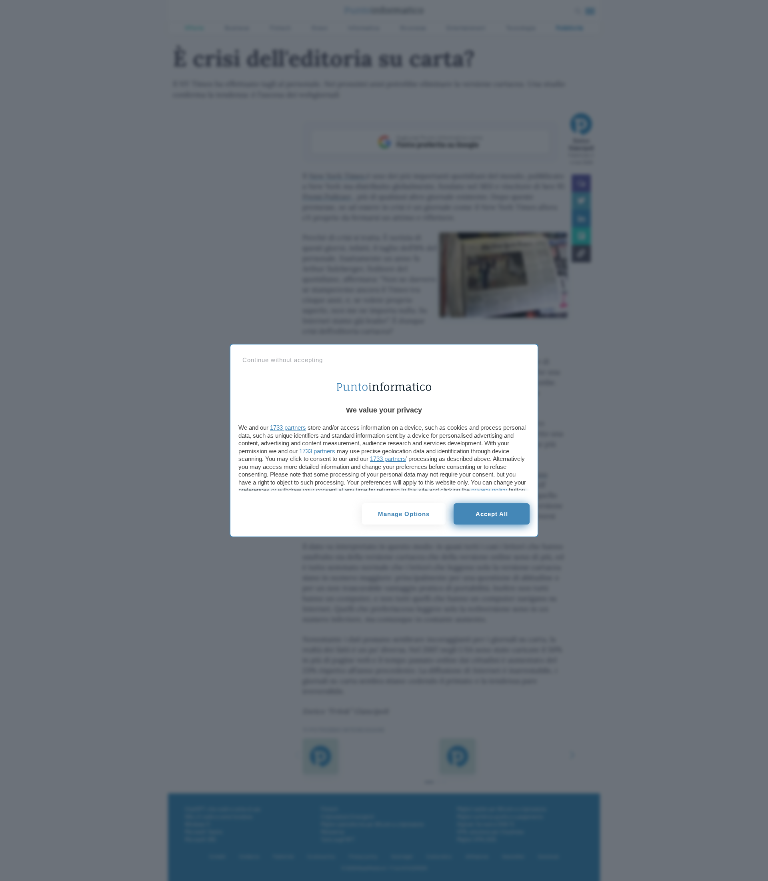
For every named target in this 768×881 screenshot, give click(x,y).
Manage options (404, 514)
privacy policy (489, 490)
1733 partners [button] (288, 427)
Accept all (492, 514)
